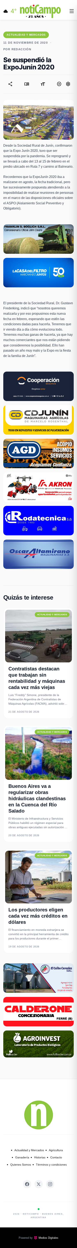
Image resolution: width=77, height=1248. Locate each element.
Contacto (56, 1157)
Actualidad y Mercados (29, 1150)
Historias (39, 1157)
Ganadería (22, 1157)
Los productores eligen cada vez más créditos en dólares (38, 916)
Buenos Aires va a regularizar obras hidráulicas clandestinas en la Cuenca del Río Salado (37, 798)
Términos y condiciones (51, 1164)
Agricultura (56, 1150)
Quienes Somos (20, 1164)
